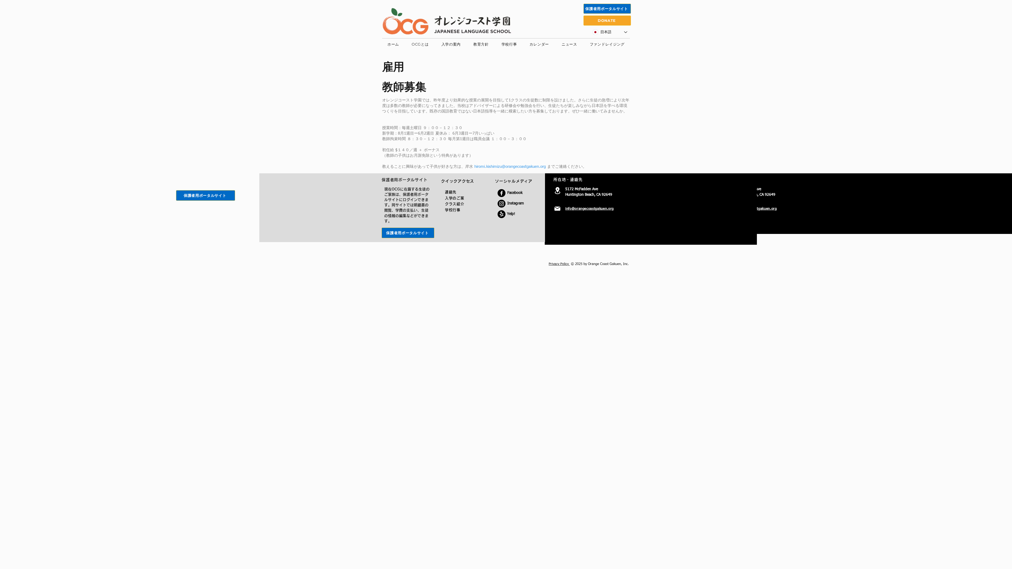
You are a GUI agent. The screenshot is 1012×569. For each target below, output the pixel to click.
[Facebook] (501, 193)
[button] (420, 44)
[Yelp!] (501, 214)
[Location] (557, 190)
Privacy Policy (559, 264)
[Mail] (557, 209)
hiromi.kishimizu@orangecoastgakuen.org (510, 167)
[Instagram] (501, 204)
